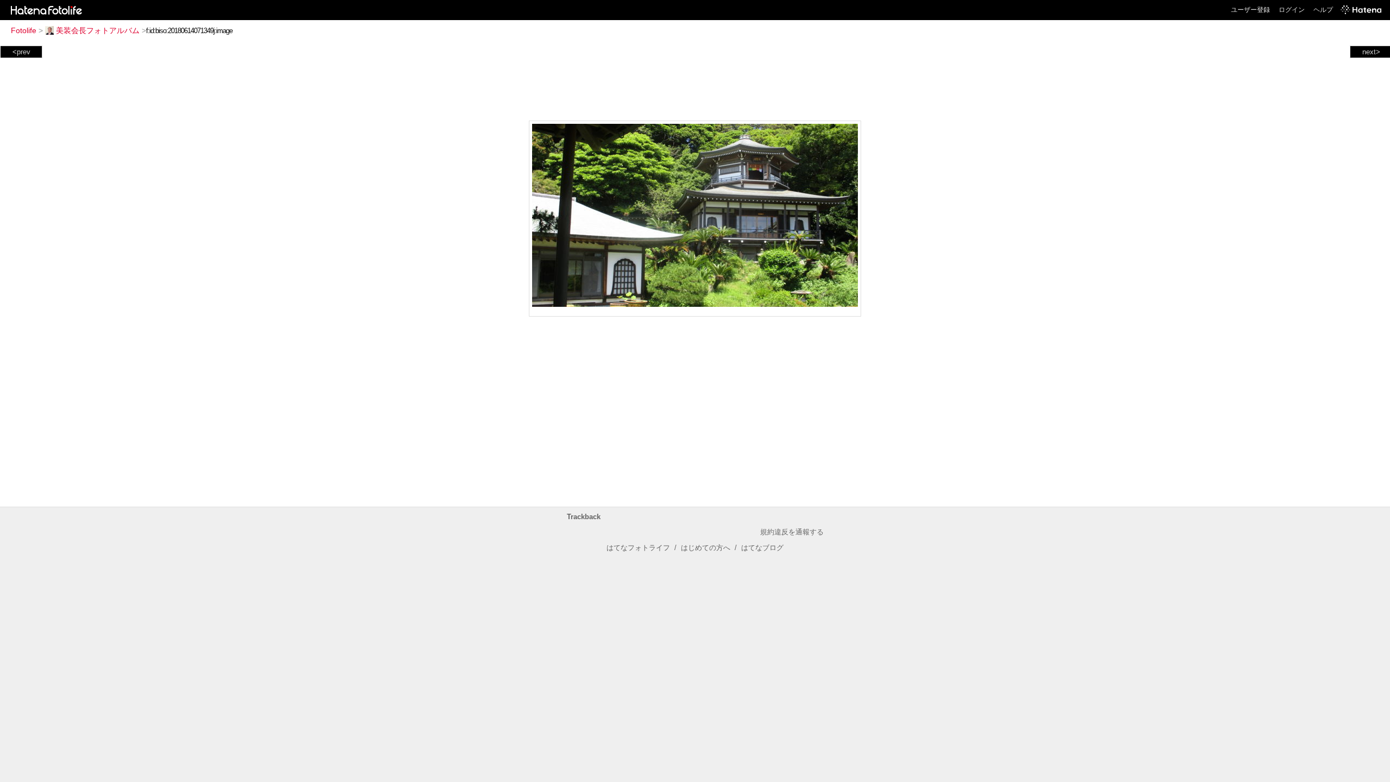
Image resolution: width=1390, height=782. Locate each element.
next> (1371, 52)
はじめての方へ (705, 548)
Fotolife (23, 30)
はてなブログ (762, 548)
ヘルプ (1323, 10)
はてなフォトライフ (638, 548)
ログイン (1292, 10)
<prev (21, 52)
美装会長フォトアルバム (98, 30)
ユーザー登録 (1250, 10)
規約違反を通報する (792, 532)
